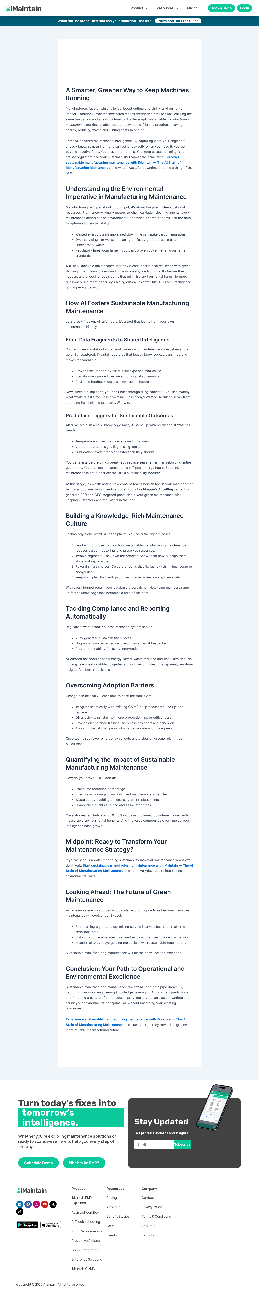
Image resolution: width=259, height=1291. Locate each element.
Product (137, 8)
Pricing (192, 8)
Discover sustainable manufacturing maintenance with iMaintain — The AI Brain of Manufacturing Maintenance (123, 162)
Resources (165, 8)
